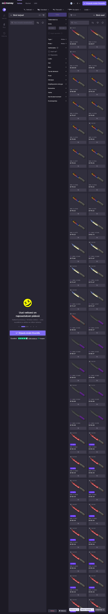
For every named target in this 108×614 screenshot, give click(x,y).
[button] (43, 23)
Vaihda (19, 3)
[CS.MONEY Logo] (7, 3)
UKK (35, 3)
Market (28, 3)
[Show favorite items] (98, 23)
